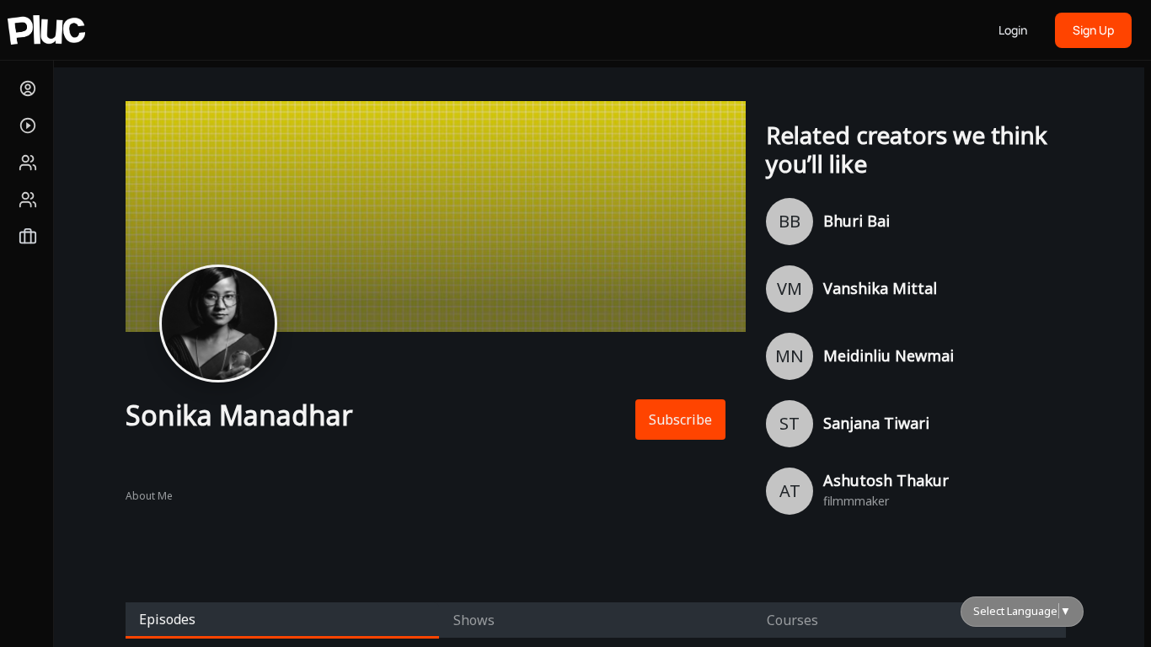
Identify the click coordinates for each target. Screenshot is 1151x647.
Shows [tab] (474, 620)
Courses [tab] (792, 620)
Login (1012, 30)
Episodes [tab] (167, 619)
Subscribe (680, 419)
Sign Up (1093, 30)
